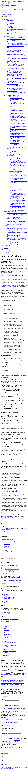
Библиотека (7, 245)
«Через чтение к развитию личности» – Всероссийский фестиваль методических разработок (17, 50)
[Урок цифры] (14, 533)
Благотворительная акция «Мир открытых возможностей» (15, 216)
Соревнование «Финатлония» (15, 65)
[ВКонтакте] (5, 759)
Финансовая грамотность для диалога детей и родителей (18, 163)
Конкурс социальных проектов (15, 227)
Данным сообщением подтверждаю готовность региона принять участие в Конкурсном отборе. (11, 578)
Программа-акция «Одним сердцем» (16, 238)
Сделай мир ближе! (12, 91)
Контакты (9, 34)
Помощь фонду (7, 14)
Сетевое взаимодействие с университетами (17, 142)
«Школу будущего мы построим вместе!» (13, 526)
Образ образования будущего (15, 171)
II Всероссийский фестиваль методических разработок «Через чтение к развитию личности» (15, 75)
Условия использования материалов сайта (12, 680)
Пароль (3, 749)
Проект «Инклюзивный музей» (15, 224)
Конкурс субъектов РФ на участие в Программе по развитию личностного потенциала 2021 (17, 80)
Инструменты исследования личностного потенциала (17, 124)
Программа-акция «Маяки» (14, 237)
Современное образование (11, 95)
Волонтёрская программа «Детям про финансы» (16, 160)
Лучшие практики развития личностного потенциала (14, 88)
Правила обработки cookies (8, 678)
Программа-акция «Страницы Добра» (17, 239)
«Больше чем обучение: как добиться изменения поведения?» (12, 490)
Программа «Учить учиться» (17, 194)
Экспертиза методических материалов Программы (17, 115)
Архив (9, 187)
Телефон (3, 568)
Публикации (13, 144)
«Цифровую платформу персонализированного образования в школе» (13, 496)
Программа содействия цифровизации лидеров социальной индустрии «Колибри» (17, 230)
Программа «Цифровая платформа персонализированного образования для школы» (16, 191)
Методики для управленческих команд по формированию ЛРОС (18, 105)
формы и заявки (12, 286)
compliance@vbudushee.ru (9, 651)
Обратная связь (14, 619)
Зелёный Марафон (15, 242)
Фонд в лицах (10, 23)
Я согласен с (12, 582)
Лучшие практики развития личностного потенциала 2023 (15, 72)
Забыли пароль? (5, 753)
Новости (9, 25)
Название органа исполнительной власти (12, 557)
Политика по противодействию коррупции (12, 683)
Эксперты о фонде (12, 32)
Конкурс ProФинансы (12, 53)
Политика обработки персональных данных (12, 681)
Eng (2, 7)
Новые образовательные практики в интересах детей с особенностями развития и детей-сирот (16, 221)
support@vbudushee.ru (6, 674)
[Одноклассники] (5, 760)
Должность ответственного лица (10, 565)
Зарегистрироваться (6, 764)
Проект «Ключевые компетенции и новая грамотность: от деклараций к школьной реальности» (18, 174)
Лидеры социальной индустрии (15, 41)
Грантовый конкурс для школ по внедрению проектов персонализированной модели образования (15, 84)
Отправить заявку (5, 588)
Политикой (17, 709)
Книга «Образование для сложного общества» (16, 178)
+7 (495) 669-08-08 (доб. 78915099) (12, 719)
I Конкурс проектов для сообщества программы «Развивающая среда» (16, 69)
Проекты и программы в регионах (16, 29)
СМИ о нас (10, 27)
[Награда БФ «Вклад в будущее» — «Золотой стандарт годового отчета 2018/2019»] (11, 647)
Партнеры (9, 30)
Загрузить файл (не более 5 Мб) (9, 730)
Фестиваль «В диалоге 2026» (14, 43)
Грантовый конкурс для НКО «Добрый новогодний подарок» (15, 63)
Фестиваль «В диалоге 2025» (14, 67)
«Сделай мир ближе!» (16, 196)
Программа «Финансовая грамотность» (14, 155)
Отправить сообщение (6, 712)
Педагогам (13, 151)
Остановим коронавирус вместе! (18, 244)
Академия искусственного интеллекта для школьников (17, 209)
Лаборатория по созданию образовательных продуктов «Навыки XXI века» (17, 206)
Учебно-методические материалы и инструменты (17, 98)
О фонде (6, 19)
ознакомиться (8, 510)
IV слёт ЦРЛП (14, 131)
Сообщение (4, 703)
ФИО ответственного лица (8, 562)
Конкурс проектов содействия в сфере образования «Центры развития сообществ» (17, 46)
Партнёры (12, 168)
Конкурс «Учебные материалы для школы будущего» (16, 93)
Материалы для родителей (17, 113)
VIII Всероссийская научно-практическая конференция (17, 136)
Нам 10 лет (10, 20)
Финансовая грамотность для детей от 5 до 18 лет (18, 157)
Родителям (13, 152)
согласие (8, 708)
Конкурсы (6, 36)
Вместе (6, 225)
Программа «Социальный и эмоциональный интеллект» (17, 199)
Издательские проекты (16, 197)
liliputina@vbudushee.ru (7, 516)
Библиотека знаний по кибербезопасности (12, 684)
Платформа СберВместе (13, 235)
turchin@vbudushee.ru (6, 517)
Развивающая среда (12, 96)
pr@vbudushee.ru (5, 619)
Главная (6, 248)
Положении (4, 286)
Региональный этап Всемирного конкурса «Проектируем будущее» (16, 38)
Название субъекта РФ (7, 551)
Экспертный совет (12, 22)
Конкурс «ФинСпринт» (13, 40)
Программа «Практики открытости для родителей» (17, 202)
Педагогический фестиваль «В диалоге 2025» (17, 133)
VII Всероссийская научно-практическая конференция (17, 139)
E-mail (3, 570)
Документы (10, 33)
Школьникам (13, 150)
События (9, 26)
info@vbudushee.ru (5, 612)
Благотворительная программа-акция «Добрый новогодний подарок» (17, 213)
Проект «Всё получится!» (13, 218)
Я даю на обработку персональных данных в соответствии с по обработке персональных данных (13, 710)
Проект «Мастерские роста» (14, 61)
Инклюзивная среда (9, 211)
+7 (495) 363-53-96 (5, 613)
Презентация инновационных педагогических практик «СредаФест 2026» (17, 56)
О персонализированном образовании (12, 531)
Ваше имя (3, 698)
